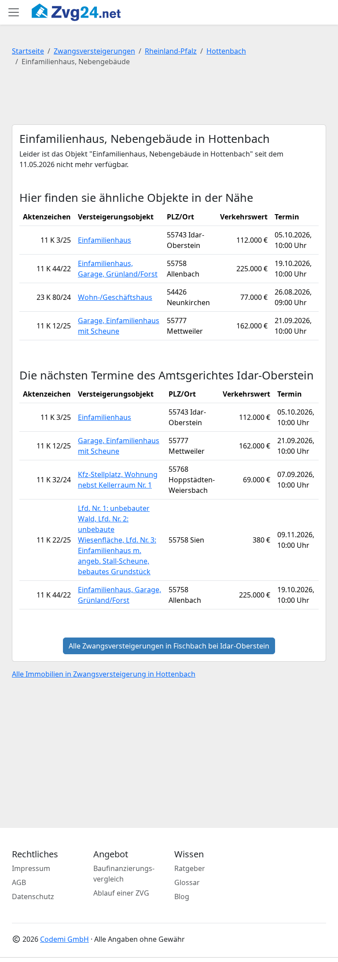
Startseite (28, 51)
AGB (19, 882)
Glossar (187, 882)
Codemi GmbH (64, 939)
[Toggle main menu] (13, 12)
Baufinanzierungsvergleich (123, 874)
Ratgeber (189, 868)
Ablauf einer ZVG (121, 893)
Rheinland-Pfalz (171, 51)
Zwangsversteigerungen (94, 51)
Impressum (31, 868)
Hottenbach (226, 51)
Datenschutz (33, 896)
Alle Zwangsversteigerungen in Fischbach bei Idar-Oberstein (169, 646)
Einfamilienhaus (104, 240)
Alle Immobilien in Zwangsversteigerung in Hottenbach (103, 674)
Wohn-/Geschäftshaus (115, 297)
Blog (181, 896)
